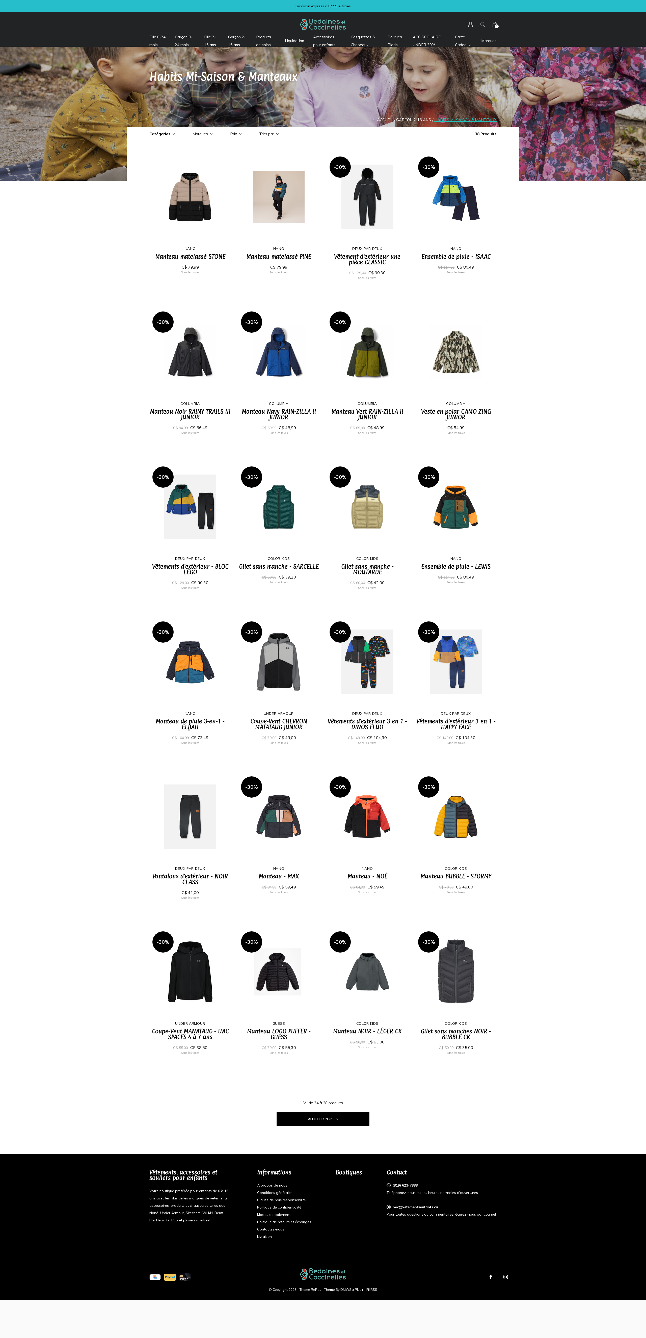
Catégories (159, 134)
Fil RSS (371, 1290)
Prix (233, 134)
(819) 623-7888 (405, 1185)
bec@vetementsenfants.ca (415, 1207)
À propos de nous (272, 1185)
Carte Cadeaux (463, 41)
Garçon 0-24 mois (183, 41)
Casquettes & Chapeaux (363, 41)
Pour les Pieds (395, 41)
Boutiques (349, 1172)
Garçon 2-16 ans (237, 41)
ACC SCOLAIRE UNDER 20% (427, 41)
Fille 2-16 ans (210, 41)
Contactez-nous (270, 1229)
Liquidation (294, 40)
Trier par (266, 134)
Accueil (385, 119)
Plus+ (359, 1290)
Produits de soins (263, 41)
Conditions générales (274, 1192)
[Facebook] (491, 1277)
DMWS (346, 1290)
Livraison (264, 1236)
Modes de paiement (273, 1214)
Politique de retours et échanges (284, 1222)
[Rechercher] (482, 24)
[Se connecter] (470, 24)
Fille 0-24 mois (157, 41)
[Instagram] (505, 1277)
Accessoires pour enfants (324, 41)
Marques (489, 40)
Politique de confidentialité (279, 1207)
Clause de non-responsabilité (281, 1200)
